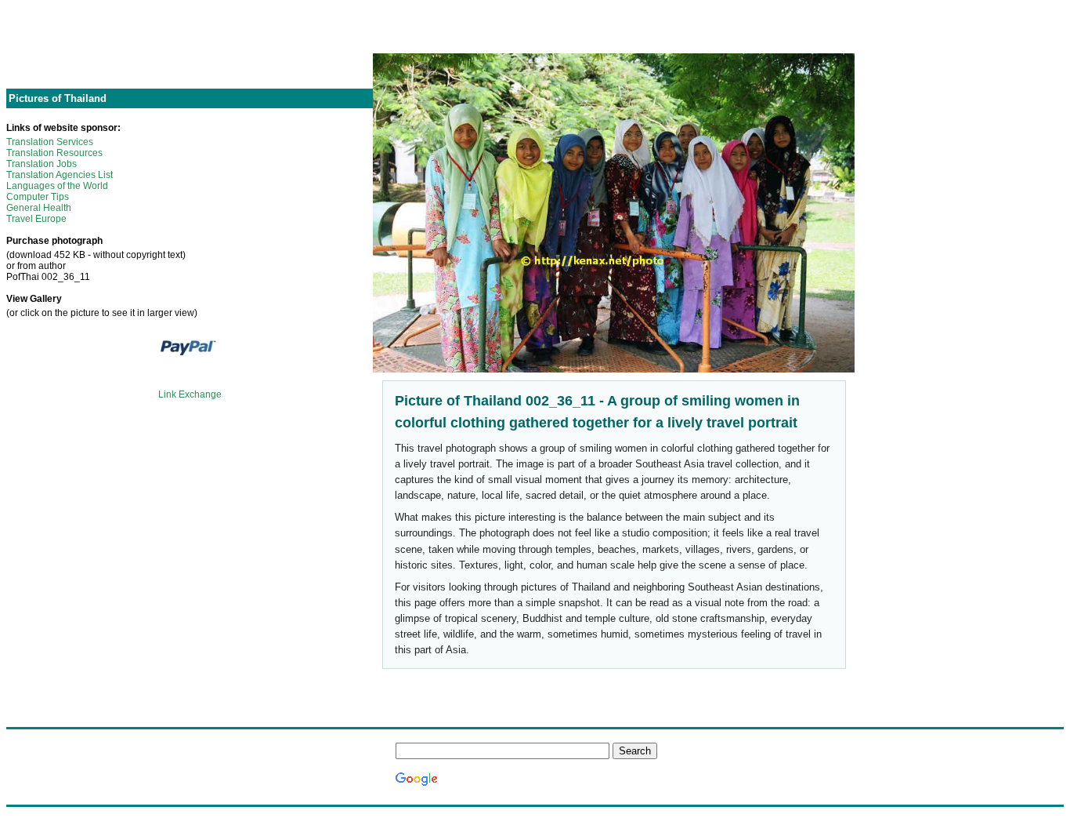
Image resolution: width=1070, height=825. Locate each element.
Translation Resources (54, 152)
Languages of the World (57, 185)
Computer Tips (37, 196)
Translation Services (49, 141)
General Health (38, 207)
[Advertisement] (189, 41)
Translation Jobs (41, 163)
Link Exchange (190, 394)
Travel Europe (36, 218)
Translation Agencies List (59, 174)
